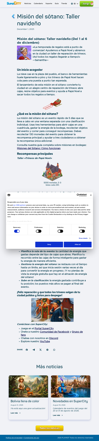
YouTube (45, 341)
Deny (49, 244)
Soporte (49, 3)
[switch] (38, 231)
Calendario (38, 3)
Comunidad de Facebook (54, 332)
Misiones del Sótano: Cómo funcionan (39, 148)
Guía (57, 3)
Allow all (78, 244)
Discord (53, 338)
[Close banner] (91, 195)
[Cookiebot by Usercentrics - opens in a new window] (78, 195)
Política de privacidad (14, 438)
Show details (83, 238)
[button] (77, 4)
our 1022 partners (19, 205)
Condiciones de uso (31, 438)
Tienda (64, 3)
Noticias (27, 3)
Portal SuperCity (44, 328)
